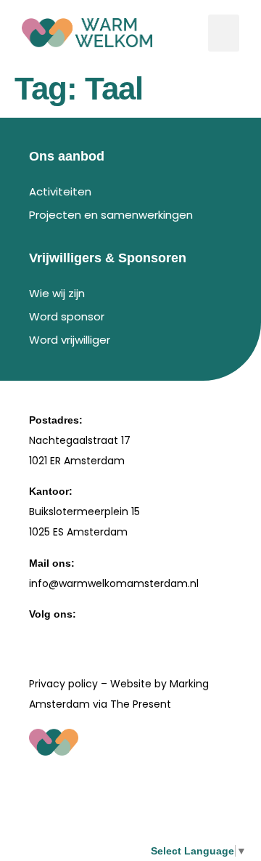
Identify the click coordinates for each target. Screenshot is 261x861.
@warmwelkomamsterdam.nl (124, 583)
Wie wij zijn (57, 293)
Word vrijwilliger (69, 339)
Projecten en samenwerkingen (111, 214)
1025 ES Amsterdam (78, 532)
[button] (223, 33)
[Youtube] (139, 636)
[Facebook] (37, 636)
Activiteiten (60, 191)
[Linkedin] (105, 636)
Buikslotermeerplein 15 (84, 511)
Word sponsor (66, 316)
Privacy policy (63, 683)
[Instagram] (71, 636)
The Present (140, 704)
